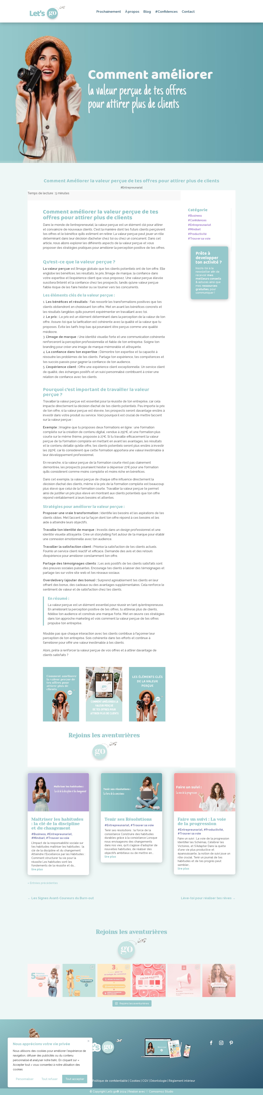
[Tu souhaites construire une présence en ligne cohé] (114, 980)
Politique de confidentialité (110, 1080)
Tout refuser (49, 1079)
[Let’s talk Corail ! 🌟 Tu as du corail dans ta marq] (44, 980)
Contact (188, 11)
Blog (147, 11)
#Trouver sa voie (199, 238)
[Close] (88, 1041)
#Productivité (197, 233)
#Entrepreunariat (132, 187)
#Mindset (194, 229)
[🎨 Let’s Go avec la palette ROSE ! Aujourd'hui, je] (149, 980)
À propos (132, 11)
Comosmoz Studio (161, 1091)
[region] (50, 1062)
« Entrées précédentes (43, 883)
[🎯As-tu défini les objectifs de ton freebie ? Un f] (184, 980)
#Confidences (166, 11)
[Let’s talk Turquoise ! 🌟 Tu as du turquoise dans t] (79, 980)
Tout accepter (74, 1079)
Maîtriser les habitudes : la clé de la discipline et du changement (57, 823)
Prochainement (108, 11)
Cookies (135, 1080)
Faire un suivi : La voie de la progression (202, 821)
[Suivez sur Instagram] (221, 1043)
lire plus (37, 869)
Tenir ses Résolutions (128, 819)
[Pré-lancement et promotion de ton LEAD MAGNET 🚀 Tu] (218, 980)
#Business (195, 215)
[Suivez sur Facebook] (211, 1043)
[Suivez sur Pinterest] (231, 1043)
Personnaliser (25, 1079)
